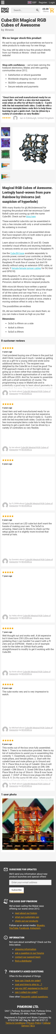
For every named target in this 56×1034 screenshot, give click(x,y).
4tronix (9, 29)
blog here (31, 216)
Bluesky (41, 925)
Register (43, 2)
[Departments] (2, 2)
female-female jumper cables (26, 268)
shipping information (25, 949)
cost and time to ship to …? (28, 984)
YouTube (13, 928)
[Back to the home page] (5, 10)
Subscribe (16, 890)
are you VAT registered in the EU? (31, 988)
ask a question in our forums (29, 953)
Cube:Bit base (17, 253)
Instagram (35, 928)
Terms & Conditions (15, 1023)
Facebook (24, 928)
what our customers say (27, 917)
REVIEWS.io (26, 394)
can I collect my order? (26, 992)
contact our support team (27, 957)
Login (52, 2)
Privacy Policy (34, 1023)
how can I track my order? (28, 980)
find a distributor (23, 961)
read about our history (26, 913)
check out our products (26, 921)
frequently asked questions (34, 996)
